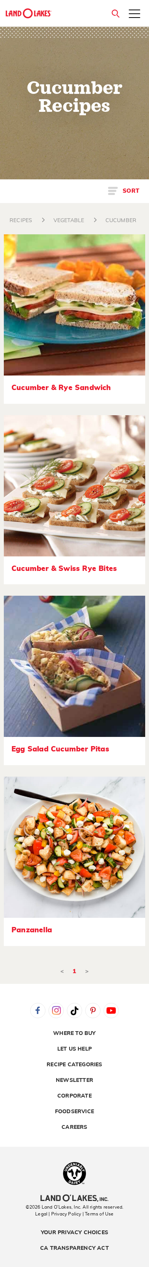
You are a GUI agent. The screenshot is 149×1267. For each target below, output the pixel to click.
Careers (74, 1127)
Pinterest (92, 1010)
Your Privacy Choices (74, 1232)
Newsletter (74, 1080)
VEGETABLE (68, 220)
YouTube (111, 1010)
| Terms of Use (98, 1214)
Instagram (56, 1010)
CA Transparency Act (74, 1248)
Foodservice (74, 1111)
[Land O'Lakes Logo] (29, 13)
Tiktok (74, 1010)
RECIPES (21, 220)
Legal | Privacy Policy (58, 1214)
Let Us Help (74, 1049)
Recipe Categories (74, 1064)
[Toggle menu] (134, 14)
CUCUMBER (121, 220)
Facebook (37, 1010)
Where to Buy (74, 1033)
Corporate (74, 1096)
